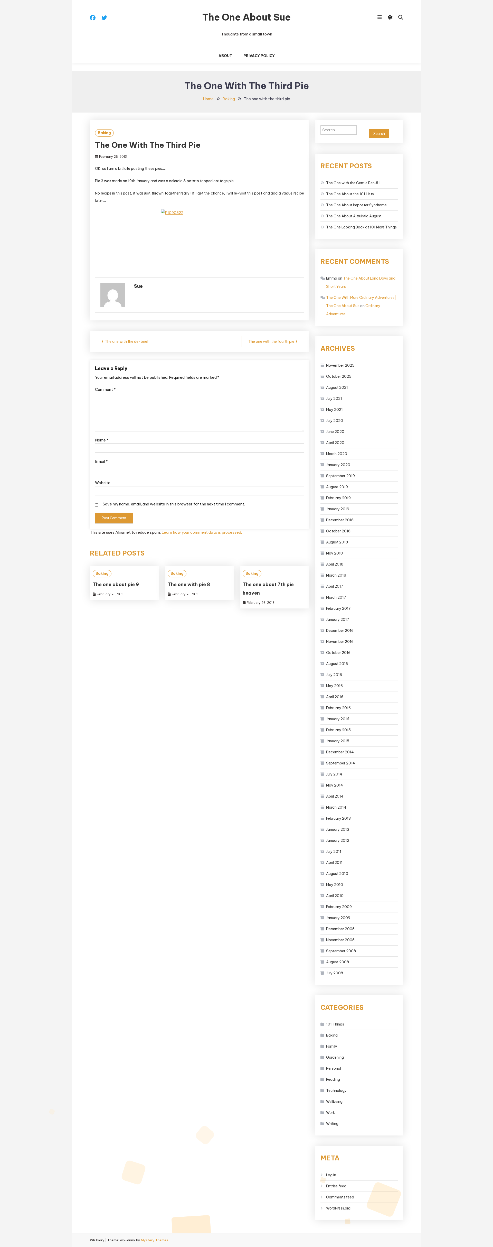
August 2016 (337, 663)
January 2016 (337, 719)
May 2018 (334, 553)
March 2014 (336, 807)
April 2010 (335, 895)
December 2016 (340, 630)
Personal (333, 1068)
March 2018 (336, 575)
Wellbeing (334, 1101)
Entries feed (336, 1186)
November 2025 (340, 365)
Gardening (335, 1057)
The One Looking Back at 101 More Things (361, 227)
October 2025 (338, 376)
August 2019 (337, 487)
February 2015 (338, 730)
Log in (331, 1175)
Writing (332, 1123)
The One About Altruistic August (354, 216)
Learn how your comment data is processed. (202, 532)
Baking (104, 133)
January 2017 (337, 619)
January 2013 (337, 829)
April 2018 (334, 564)
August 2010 (337, 873)
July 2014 (334, 774)
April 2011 (334, 862)
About (225, 55)
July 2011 (333, 851)
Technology (336, 1090)
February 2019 (338, 498)
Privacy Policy (259, 55)
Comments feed (340, 1197)
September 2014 (340, 763)
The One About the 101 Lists (350, 194)
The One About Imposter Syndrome (356, 205)
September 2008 (341, 951)
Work (330, 1112)
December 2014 (340, 752)
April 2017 (334, 586)
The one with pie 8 (189, 584)
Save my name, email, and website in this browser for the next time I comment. (174, 504)
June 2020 (335, 431)
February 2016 (338, 708)
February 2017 (338, 608)
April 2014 (335, 796)
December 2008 (340, 929)
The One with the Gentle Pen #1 (353, 183)
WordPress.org (338, 1208)
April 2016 (334, 697)
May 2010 (334, 884)
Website (102, 482)
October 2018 (338, 531)
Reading (333, 1079)
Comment (105, 389)
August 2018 (337, 542)
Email (101, 461)
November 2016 (340, 641)
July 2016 (334, 674)
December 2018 (340, 520)
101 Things (335, 1024)
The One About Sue (246, 17)
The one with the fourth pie (271, 341)
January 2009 (338, 918)
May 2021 (334, 409)
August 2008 (337, 962)
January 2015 (337, 741)
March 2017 (336, 597)
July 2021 (334, 398)
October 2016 (338, 652)
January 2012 (337, 840)
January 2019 (337, 509)
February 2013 (338, 818)
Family (331, 1046)
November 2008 (340, 940)
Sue (138, 286)
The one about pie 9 (116, 584)
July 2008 (334, 973)
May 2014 (334, 785)
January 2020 (338, 465)
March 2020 (336, 453)
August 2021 (337, 387)
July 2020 (334, 420)
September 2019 (340, 476)
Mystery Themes (154, 1240)
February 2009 (339, 906)
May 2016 (334, 685)
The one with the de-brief (127, 341)
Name (101, 440)
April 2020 (335, 442)
